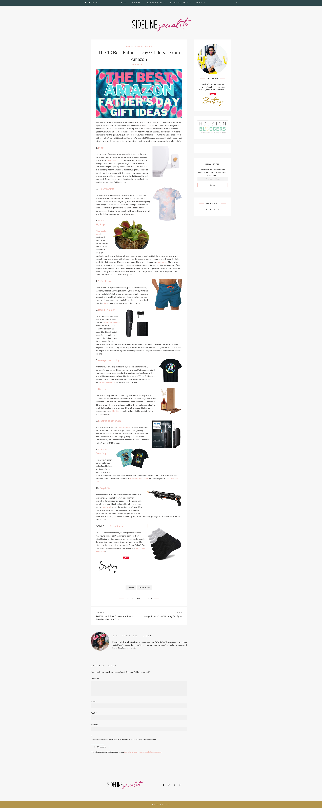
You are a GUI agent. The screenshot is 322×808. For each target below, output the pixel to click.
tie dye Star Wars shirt (138, 478)
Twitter (89, 3)
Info (199, 3)
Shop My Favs (179, 3)
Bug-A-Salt (106, 488)
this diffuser (116, 411)
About (136, 3)
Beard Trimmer (106, 309)
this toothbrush (124, 427)
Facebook (85, 3)
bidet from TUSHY (115, 160)
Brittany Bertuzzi (132, 635)
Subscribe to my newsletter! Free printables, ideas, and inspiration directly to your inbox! (212, 172)
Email (94, 713)
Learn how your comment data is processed (142, 752)
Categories (155, 3)
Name (94, 701)
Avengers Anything (108, 360)
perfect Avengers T (107, 382)
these (106, 303)
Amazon (131, 588)
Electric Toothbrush (109, 420)
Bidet (101, 147)
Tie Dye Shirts (106, 188)
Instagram (93, 3)
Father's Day (144, 588)
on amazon (162, 262)
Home (122, 3)
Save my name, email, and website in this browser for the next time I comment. (124, 739)
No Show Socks (114, 526)
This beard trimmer (111, 322)
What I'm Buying (143, 47)
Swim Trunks (105, 281)
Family (129, 47)
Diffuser (103, 388)
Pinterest (97, 3)
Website (94, 724)
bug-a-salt (107, 507)
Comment (95, 678)
